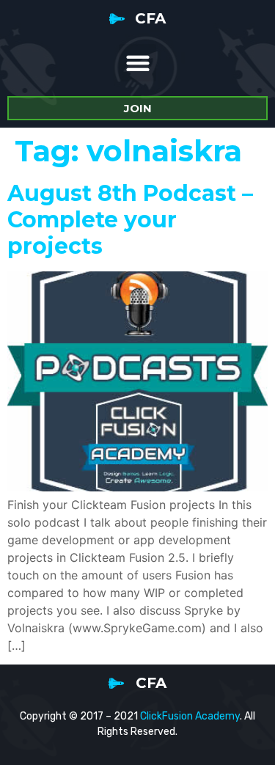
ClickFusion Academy (190, 716)
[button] (137, 62)
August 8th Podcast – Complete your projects (130, 220)
